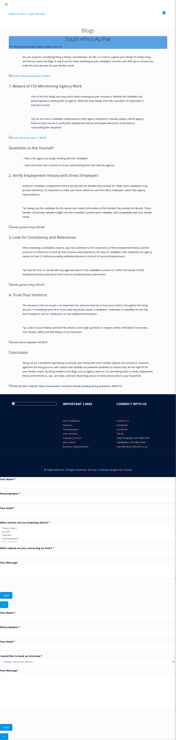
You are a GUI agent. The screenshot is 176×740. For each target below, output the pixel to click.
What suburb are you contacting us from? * (27, 548)
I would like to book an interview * (21, 656)
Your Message (9, 562)
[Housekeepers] (87, 538)
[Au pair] (87, 531)
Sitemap (92, 469)
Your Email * (7, 508)
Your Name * (8, 479)
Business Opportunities (76, 446)
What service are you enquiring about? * (25, 522)
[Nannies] (87, 535)
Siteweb (127, 469)
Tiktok (120, 433)
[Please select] (87, 528)
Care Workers (70, 433)
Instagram (122, 425)
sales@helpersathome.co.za (132, 446)
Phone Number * (10, 493)
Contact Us (123, 420)
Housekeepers (71, 429)
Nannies (67, 425)
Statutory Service (72, 438)
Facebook (122, 429)
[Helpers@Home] (25, 13)
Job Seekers (69, 442)
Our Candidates (71, 420)
